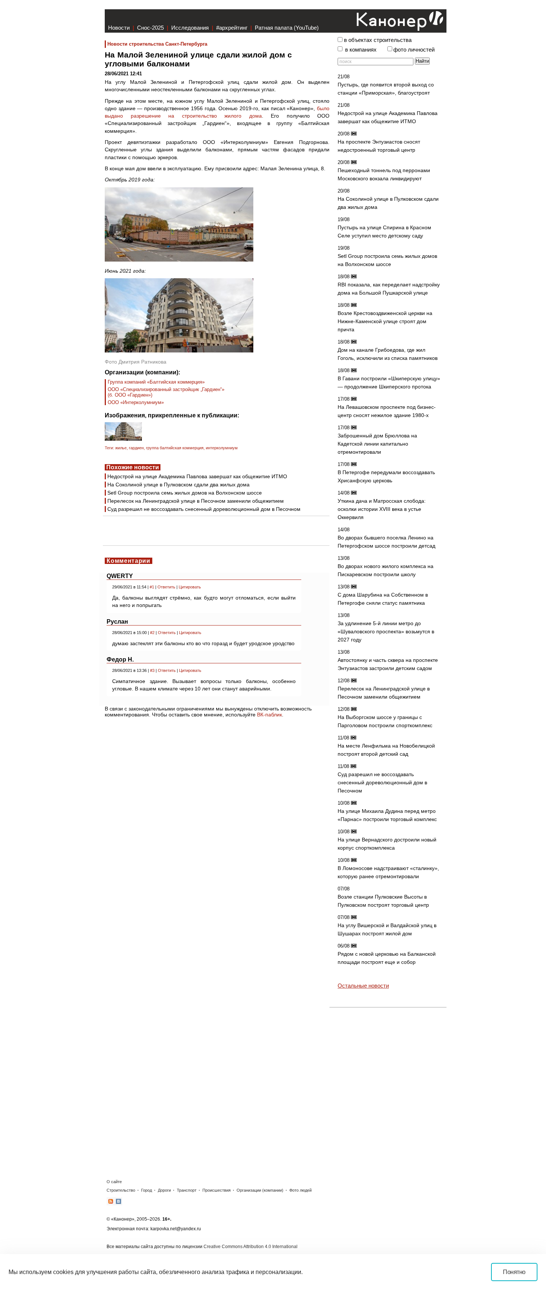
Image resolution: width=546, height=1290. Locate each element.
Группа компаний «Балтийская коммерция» (156, 382)
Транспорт (186, 1190)
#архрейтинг (231, 27)
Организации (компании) (260, 1190)
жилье (121, 448)
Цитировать (190, 587)
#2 (152, 632)
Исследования (190, 27)
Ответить (166, 587)
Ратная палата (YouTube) (287, 27)
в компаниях (361, 50)
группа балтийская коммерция (175, 448)
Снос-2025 (150, 27)
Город (146, 1190)
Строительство (121, 1190)
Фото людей (300, 1190)
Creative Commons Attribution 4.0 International (251, 1246)
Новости (119, 27)
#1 (152, 587)
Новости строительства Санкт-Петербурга (157, 44)
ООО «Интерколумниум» (136, 402)
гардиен (136, 448)
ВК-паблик (269, 715)
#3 (152, 670)
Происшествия (216, 1190)
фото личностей (414, 50)
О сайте (114, 1181)
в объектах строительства (378, 40)
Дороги (164, 1190)
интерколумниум (222, 448)
